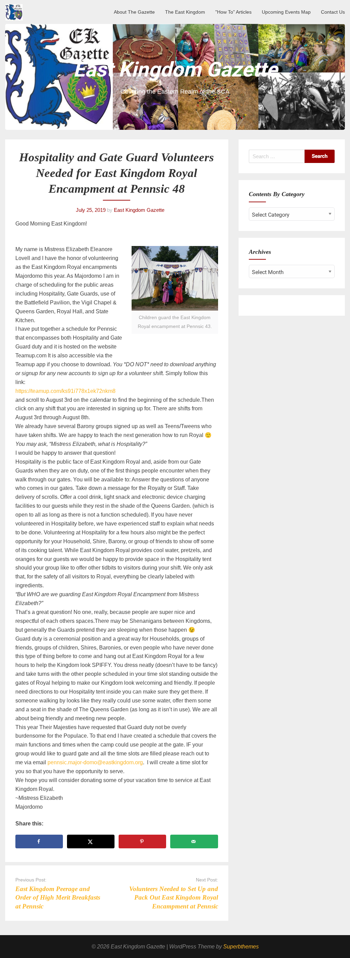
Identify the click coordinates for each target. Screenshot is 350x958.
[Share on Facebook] (39, 841)
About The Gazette (134, 12)
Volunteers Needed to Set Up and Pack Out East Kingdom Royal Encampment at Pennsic (173, 897)
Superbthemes (241, 946)
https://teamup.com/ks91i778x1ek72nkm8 (65, 391)
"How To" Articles (233, 12)
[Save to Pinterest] (142, 841)
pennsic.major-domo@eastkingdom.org (95, 762)
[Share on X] (91, 841)
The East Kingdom (185, 12)
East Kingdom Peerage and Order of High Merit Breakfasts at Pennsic (57, 897)
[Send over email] (194, 841)
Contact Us (333, 12)
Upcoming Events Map (286, 12)
